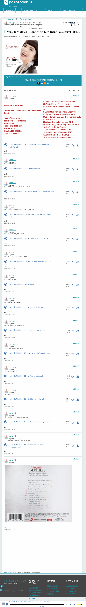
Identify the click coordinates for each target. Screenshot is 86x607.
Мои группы (52, 585)
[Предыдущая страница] (2, 590)
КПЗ (50, 10)
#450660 (76, 435)
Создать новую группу (53, 592)
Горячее (7, 23)
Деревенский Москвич (34, 596)
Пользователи (30, 10)
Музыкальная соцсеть (20, 2)
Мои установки (35, 593)
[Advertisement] (43, 551)
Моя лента (40, 23)
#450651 (76, 228)
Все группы (52, 588)
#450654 (76, 297)
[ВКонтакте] (42, 83)
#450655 (76, 320)
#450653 (76, 274)
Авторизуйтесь (10, 572)
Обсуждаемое (17, 23)
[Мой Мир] (48, 83)
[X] (38, 83)
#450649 (76, 182)
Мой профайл (35, 590)
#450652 (76, 251)
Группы (9, 10)
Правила (70, 588)
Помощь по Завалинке (71, 592)
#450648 (76, 159)
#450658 (76, 389)
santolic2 (12, 96)
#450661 (76, 459)
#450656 (76, 343)
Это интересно (33, 23)
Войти (10, 19)
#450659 (76, 412)
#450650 (76, 204)
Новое (25, 23)
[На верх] (2, 586)
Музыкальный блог (71, 10)
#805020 (76, 95)
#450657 (76, 366)
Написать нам (72, 585)
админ (11, 98)
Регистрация (25, 19)
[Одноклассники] (45, 83)
